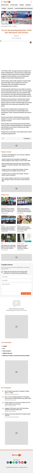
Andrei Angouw (7, 351)
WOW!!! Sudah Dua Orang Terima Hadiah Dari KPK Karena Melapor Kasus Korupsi (17, 403)
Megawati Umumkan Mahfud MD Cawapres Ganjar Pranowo (17, 414)
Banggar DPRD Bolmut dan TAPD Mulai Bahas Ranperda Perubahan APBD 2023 (17, 409)
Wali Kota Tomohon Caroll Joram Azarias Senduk (16, 355)
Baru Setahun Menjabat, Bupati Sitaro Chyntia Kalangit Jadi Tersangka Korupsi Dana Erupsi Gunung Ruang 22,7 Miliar (16, 179)
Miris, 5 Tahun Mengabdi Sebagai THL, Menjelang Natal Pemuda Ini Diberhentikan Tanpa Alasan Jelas (18, 397)
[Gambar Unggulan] (15, 41)
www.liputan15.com (6, 26)
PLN (4, 348)
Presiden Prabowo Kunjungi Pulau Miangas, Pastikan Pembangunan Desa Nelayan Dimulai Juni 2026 (15, 170)
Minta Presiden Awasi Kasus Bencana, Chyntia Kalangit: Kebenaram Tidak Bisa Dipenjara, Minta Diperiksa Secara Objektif (16, 165)
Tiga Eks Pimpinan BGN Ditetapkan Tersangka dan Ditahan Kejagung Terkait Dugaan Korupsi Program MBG (16, 160)
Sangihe (5, 346)
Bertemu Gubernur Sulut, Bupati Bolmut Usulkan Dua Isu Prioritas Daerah (24, 228)
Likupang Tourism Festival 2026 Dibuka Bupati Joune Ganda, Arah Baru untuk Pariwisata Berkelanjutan (7, 210)
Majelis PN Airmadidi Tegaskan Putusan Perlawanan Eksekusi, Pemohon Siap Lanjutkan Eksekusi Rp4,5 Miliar (23, 248)
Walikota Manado (7, 353)
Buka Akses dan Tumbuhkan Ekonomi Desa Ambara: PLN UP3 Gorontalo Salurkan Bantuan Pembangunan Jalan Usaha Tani (8, 248)
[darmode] (31, 1)
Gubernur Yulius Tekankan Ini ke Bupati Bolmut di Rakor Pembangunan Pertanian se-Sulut (8, 229)
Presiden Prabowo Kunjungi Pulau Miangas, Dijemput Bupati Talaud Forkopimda (15, 174)
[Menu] (1, 1)
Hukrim (15, 26)
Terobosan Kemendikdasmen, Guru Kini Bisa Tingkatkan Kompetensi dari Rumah (16, 155)
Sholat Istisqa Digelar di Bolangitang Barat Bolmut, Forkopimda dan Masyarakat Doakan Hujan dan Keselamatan (24, 211)
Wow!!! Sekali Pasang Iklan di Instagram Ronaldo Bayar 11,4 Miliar (17, 392)
